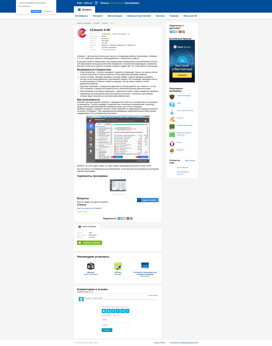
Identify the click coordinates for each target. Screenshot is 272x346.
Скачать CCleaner (110, 49)
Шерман (90, 272)
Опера (179, 142)
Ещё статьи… (83, 211)
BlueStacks (180, 150)
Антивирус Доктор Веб (184, 125)
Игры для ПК (190, 16)
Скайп (179, 103)
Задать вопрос (149, 200)
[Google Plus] (131, 218)
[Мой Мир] (128, 218)
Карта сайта (159, 343)
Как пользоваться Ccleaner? (89, 208)
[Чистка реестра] (118, 185)
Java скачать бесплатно (185, 110)
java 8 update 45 (182, 167)
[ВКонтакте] (119, 218)
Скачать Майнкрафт (184, 95)
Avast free (180, 118)
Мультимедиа (115, 16)
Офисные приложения (139, 16)
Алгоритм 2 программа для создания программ (145, 273)
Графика (174, 16)
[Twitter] (122, 218)
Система (96, 23)
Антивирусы (81, 16)
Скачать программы (84, 23)
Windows (87, 9)
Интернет (98, 16)
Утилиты (105, 23)
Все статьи (190, 160)
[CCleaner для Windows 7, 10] (118, 163)
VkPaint (118, 272)
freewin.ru (108, 2)
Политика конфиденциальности (184, 343)
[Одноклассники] (125, 218)
